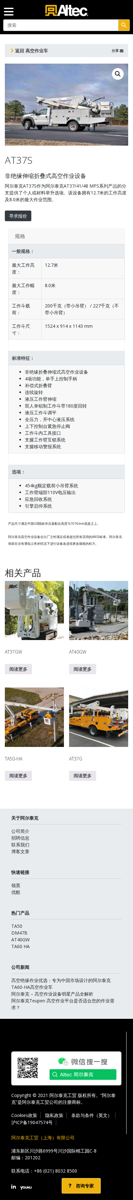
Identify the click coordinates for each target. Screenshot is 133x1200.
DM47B (19, 933)
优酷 (15, 892)
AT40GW (20, 939)
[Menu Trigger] (9, 11)
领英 (15, 885)
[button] (118, 74)
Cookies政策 (24, 1115)
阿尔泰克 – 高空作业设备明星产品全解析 (52, 994)
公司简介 (20, 831)
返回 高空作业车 (31, 50)
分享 (116, 50)
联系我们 (20, 845)
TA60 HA (20, 946)
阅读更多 (18, 669)
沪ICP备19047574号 (32, 1122)
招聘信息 (20, 838)
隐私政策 (54, 1115)
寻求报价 (18, 216)
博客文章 (20, 851)
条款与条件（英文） (91, 1115)
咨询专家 (84, 1186)
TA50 (16, 926)
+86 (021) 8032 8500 (55, 1171)
